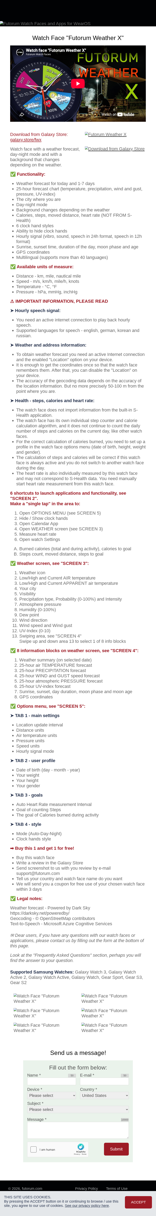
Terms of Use (117, 1183)
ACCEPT (138, 1202)
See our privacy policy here (87, 1206)
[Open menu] (142, 10)
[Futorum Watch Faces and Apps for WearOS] (25, 10)
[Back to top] (142, 1187)
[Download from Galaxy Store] (115, 141)
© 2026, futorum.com (25, 1183)
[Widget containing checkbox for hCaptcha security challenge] (58, 1144)
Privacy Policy (86, 1183)
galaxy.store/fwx (25, 134)
